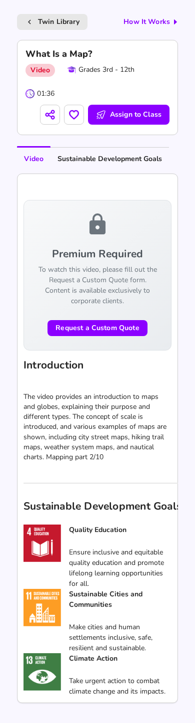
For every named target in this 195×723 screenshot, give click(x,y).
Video (34, 159)
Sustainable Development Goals (110, 159)
